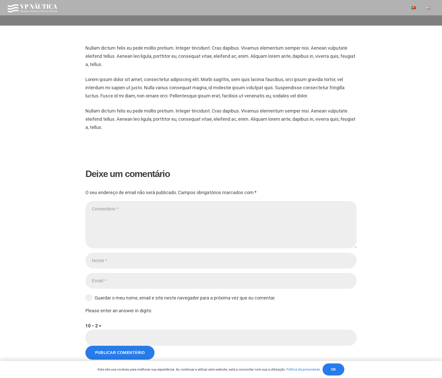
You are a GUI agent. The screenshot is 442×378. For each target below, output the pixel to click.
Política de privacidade (303, 369)
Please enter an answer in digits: (118, 310)
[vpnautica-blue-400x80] (32, 8)
